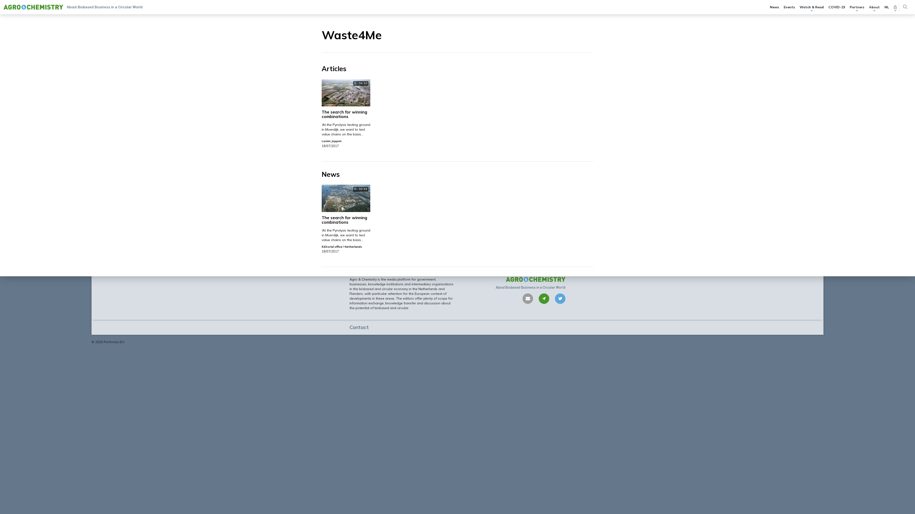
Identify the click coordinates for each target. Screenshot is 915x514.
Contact (359, 327)
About (874, 7)
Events (789, 7)
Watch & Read (812, 7)
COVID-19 (837, 7)
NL (886, 7)
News (774, 7)
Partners (857, 7)
